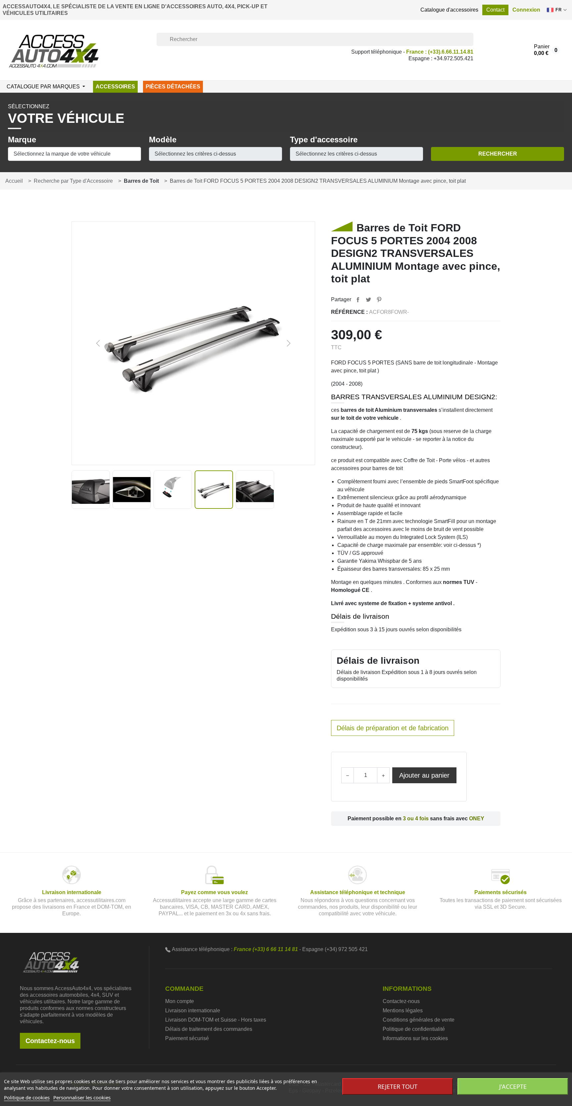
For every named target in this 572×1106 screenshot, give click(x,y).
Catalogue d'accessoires (449, 10)
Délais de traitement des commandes (208, 1029)
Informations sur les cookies (415, 1038)
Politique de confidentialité (414, 1029)
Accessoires (115, 86)
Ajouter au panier (424, 775)
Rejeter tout (397, 1086)
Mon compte (179, 1001)
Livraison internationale (192, 1010)
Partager (358, 300)
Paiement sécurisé (187, 1038)
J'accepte (513, 1086)
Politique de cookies (27, 1097)
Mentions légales (403, 1010)
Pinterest (379, 300)
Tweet (368, 300)
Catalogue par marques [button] (44, 86)
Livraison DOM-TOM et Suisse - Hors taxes (215, 1020)
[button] (526, 10)
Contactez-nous (50, 1040)
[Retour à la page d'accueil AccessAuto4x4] (51, 961)
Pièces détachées (173, 86)
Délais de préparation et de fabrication (393, 728)
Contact (495, 10)
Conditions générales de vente (418, 1020)
